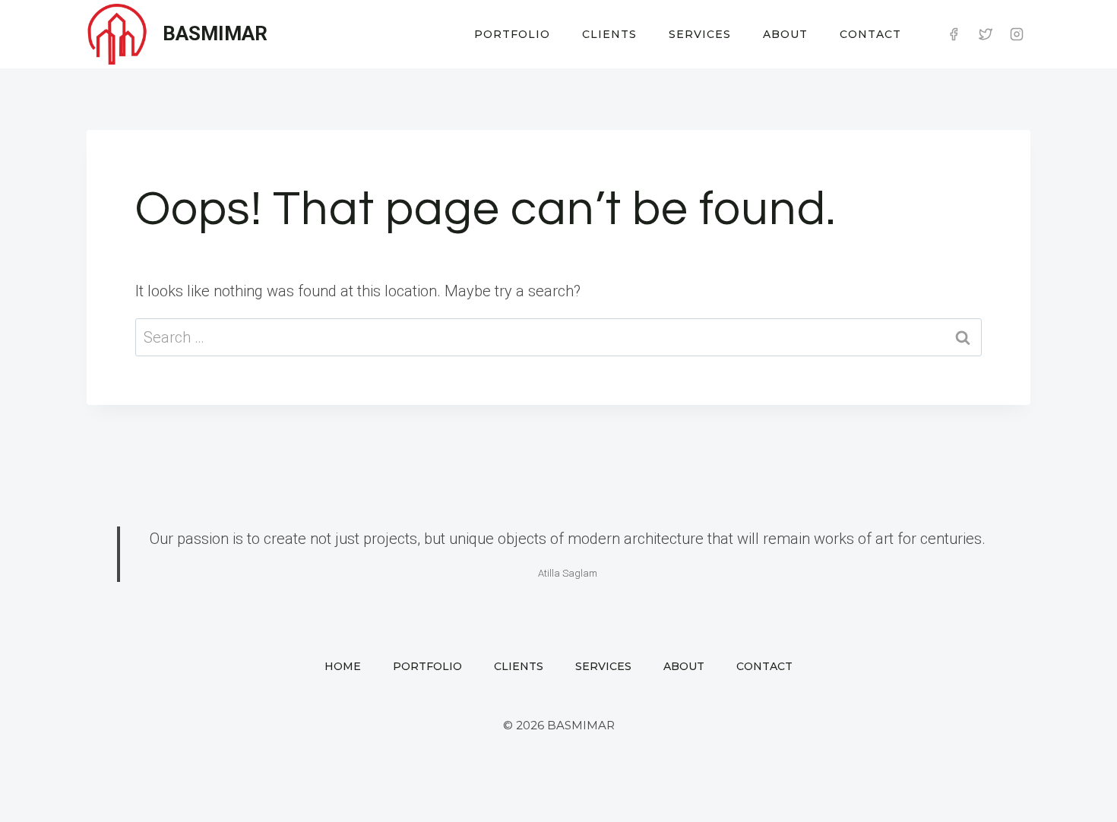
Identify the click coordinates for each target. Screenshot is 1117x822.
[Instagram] (1016, 34)
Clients (609, 34)
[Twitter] (985, 34)
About (785, 34)
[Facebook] (953, 34)
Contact (870, 34)
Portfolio (512, 34)
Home (342, 666)
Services (700, 34)
